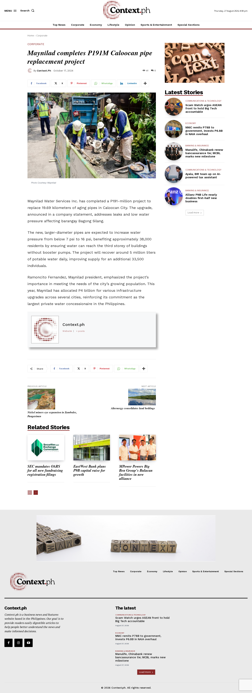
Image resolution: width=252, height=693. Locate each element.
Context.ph (44, 70)
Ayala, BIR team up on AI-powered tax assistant (203, 175)
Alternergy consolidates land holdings (133, 408)
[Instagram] (18, 643)
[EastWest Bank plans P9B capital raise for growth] (91, 447)
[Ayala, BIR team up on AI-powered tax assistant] (174, 174)
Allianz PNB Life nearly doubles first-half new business (201, 198)
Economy (190, 123)
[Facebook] (8, 643)
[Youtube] (28, 643)
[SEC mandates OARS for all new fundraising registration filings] (45, 447)
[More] (145, 83)
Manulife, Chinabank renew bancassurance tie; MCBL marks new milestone (204, 153)
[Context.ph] (30, 70)
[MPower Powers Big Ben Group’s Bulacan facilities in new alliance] (137, 447)
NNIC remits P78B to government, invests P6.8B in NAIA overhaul (204, 131)
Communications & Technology (203, 101)
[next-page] (35, 492)
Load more (193, 212)
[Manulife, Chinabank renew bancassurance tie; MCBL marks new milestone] (174, 151)
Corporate (41, 35)
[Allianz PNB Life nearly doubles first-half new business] (174, 196)
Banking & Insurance (197, 146)
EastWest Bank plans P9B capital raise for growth (89, 470)
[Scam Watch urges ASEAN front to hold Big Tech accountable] (174, 107)
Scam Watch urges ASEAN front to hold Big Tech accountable (203, 108)
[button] (28, 10)
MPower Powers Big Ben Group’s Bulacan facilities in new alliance (136, 472)
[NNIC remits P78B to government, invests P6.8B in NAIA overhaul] (174, 129)
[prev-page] (29, 492)
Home (30, 35)
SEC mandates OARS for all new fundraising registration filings (45, 470)
